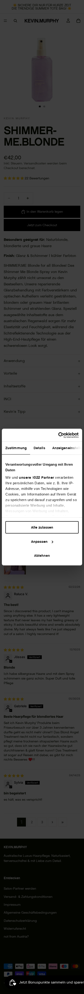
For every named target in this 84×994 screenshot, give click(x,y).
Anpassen (39, 541)
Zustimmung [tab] (16, 448)
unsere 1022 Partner (36, 477)
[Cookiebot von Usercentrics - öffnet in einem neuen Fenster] (59, 435)
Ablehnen (42, 555)
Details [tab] (39, 448)
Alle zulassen (42, 527)
